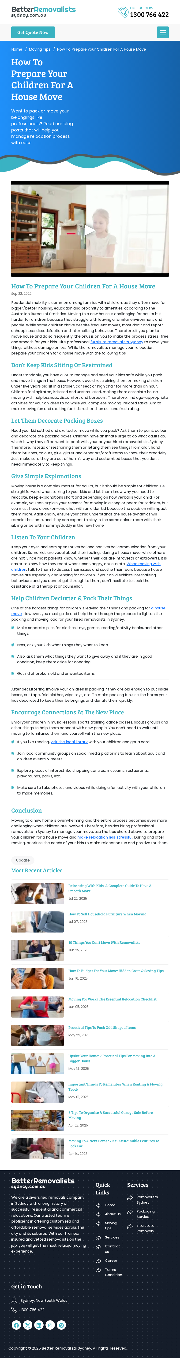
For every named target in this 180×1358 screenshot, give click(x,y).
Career (111, 1260)
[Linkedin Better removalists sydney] (39, 1325)
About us (113, 1213)
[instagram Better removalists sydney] (50, 1325)
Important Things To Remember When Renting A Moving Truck (115, 1087)
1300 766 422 (32, 1310)
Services (112, 1237)
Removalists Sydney (147, 1199)
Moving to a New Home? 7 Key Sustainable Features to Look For (113, 1143)
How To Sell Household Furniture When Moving (107, 913)
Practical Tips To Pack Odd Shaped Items (102, 1027)
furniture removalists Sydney (116, 342)
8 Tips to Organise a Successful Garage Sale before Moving (110, 1115)
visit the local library (69, 742)
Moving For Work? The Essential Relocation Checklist (112, 998)
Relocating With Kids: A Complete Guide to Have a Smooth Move (110, 888)
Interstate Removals (145, 1228)
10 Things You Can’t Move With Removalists (104, 942)
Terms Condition (113, 1272)
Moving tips (39, 49)
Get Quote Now (33, 32)
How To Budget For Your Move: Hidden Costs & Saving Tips (116, 970)
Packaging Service (146, 1214)
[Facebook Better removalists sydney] (16, 1325)
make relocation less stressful (104, 837)
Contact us (112, 1249)
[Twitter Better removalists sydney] (27, 1325)
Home (16, 49)
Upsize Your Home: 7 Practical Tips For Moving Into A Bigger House (112, 1058)
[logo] (43, 11)
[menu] (163, 32)
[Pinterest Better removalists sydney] (61, 1325)
